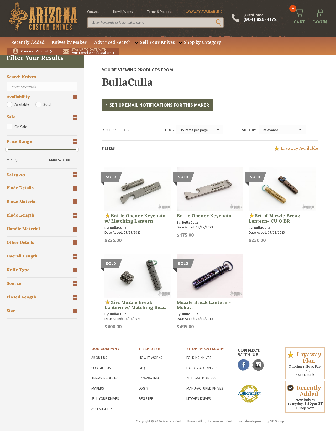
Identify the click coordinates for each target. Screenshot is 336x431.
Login (143, 388)
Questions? (260, 18)
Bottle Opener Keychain (204, 216)
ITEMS (168, 130)
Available (21, 104)
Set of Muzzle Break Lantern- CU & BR (274, 218)
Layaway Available (202, 11)
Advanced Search (112, 42)
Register (146, 398)
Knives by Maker (69, 42)
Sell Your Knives (157, 42)
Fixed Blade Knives (201, 368)
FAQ (142, 368)
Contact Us (101, 368)
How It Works (150, 357)
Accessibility (101, 409)
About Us (99, 357)
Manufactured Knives (204, 388)
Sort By (249, 130)
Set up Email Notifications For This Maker (159, 105)
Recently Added (27, 42)
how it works (123, 11)
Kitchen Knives (198, 398)
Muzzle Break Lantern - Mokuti (204, 305)
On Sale (20, 127)
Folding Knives (198, 357)
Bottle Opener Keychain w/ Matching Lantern (135, 218)
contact (93, 11)
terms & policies (159, 11)
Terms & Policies (104, 378)
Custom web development (245, 421)
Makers (97, 388)
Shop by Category (202, 42)
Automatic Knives (201, 378)
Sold (47, 104)
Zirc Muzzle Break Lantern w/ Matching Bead (135, 305)
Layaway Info (150, 378)
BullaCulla (118, 227)
